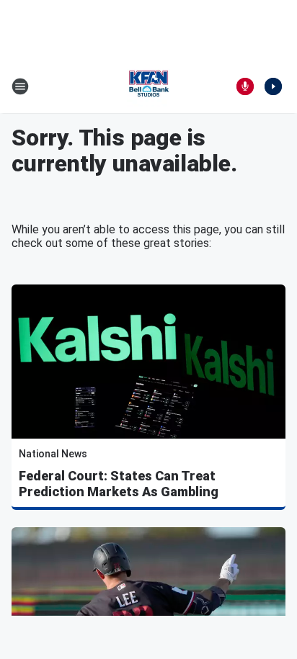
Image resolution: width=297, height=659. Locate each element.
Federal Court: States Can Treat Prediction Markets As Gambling (118, 483)
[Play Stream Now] (273, 86)
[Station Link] (148, 86)
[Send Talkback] (245, 86)
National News (53, 453)
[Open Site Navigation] (20, 86)
